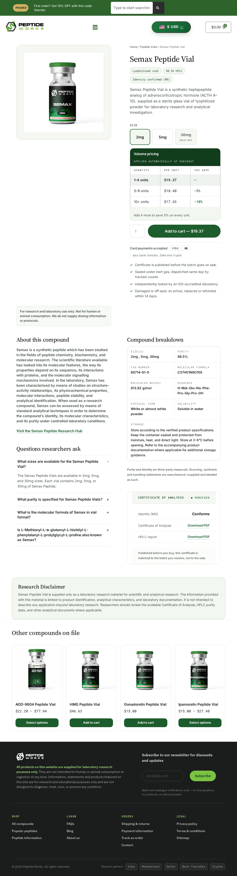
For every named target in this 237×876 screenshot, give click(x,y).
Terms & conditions (191, 831)
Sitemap (183, 838)
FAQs (70, 824)
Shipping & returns (136, 824)
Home (134, 47)
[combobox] (132, 8)
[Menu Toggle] (95, 27)
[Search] (158, 8)
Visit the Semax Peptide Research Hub (49, 431)
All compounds (23, 824)
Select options (37, 722)
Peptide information (27, 838)
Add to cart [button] (91, 722)
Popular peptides (24, 831)
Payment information (137, 831)
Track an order (132, 838)
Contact (127, 845)
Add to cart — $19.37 (184, 231)
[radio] (140, 137)
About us (73, 838)
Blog (70, 831)
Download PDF (199, 525)
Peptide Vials (148, 47)
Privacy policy (187, 824)
